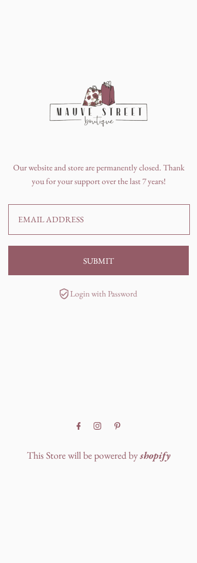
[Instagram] (97, 426)
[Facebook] (79, 426)
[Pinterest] (117, 426)
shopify (155, 455)
